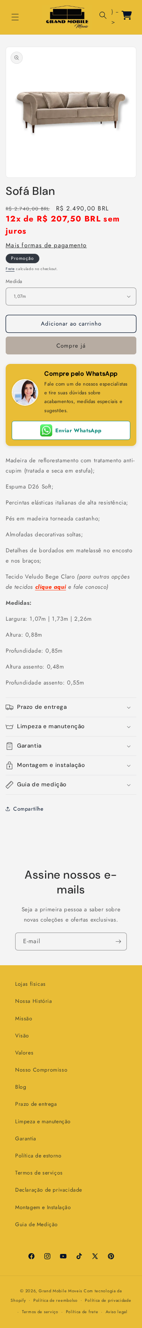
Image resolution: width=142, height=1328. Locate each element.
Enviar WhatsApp (78, 430)
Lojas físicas (30, 984)
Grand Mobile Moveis (60, 1291)
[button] (15, 17)
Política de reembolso (55, 1300)
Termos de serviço (40, 1312)
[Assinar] (118, 941)
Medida (14, 281)
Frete (10, 269)
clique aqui (50, 587)
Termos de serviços (39, 1172)
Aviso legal (117, 1312)
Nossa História (33, 1001)
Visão (22, 1035)
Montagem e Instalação (43, 1207)
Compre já (71, 345)
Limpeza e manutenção (43, 1121)
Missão (24, 1018)
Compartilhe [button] (28, 809)
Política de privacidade (108, 1300)
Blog (20, 1087)
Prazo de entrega (36, 1104)
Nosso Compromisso (41, 1069)
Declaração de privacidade (48, 1190)
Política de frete (82, 1312)
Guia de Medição (36, 1224)
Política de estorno (38, 1155)
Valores (24, 1052)
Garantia (25, 1138)
